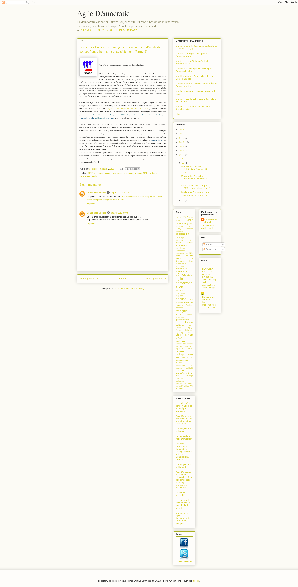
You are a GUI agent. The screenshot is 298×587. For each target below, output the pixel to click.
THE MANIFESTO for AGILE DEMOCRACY (109, 30)
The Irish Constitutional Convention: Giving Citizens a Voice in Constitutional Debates (184, 451)
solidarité (189, 368)
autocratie (179, 240)
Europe (179, 305)
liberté (190, 333)
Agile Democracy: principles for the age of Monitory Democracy (184, 420)
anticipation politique (103, 173)
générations (180, 317)
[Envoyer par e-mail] (126, 168)
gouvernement (183, 319)
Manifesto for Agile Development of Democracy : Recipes (183, 518)
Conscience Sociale (96, 192)
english (181, 299)
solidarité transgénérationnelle (184, 373)
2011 (181, 155)
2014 (182, 142)
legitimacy (179, 333)
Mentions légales (184, 561)
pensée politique (180, 353)
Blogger (195, 581)
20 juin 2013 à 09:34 (120, 192)
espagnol (109, 117)
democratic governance (181, 269)
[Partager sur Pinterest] (138, 168)
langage (190, 328)
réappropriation (182, 360)
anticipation (180, 231)
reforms (179, 363)
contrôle (189, 253)
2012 (90, 173)
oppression (189, 346)
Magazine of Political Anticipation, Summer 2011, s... (195, 169)
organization (180, 349)
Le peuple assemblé (180, 493)
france (178, 314)
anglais (92, 117)
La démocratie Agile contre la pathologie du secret (183, 504)
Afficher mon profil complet (207, 226)
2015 (182, 138)
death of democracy (184, 259)
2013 (182, 146)
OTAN (190, 349)
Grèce (178, 322)
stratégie (189, 376)
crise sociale (119, 173)
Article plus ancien (155, 278)
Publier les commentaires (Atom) (129, 288)
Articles (209, 244)
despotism (179, 296)
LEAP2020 (207, 269)
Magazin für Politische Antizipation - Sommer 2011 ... (196, 178)
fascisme (189, 305)
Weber (186, 386)
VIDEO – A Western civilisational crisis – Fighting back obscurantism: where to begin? (209, 279)
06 (183, 200)
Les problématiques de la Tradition (209, 305)
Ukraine (190, 383)
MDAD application (181, 339)
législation (179, 330)
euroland (129, 173)
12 (183, 158)
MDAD (189, 335)
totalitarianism (181, 381)
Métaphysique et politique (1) (184, 430)
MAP (145, 173)
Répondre (91, 203)
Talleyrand (179, 378)
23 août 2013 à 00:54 (120, 213)
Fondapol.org (156, 139)
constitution (180, 253)
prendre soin (187, 357)
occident (190, 344)
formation (179, 308)
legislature (189, 330)
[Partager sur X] (132, 168)
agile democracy (184, 222)
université (179, 386)
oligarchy (179, 346)
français (84, 117)
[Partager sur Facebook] (135, 168)
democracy (180, 266)
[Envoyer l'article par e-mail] (121, 169)
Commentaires (212, 249)
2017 (182, 129)
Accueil (122, 278)
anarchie (189, 229)
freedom (190, 314)
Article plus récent (89, 278)
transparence (181, 383)
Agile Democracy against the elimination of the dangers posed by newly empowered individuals (184, 480)
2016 (182, 133)
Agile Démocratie (103, 13)
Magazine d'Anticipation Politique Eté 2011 (128, 108)
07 (183, 163)
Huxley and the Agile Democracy (184, 437)
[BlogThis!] (129, 168)
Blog (178, 114)
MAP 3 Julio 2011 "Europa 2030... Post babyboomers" (195, 186)
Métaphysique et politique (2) (184, 465)
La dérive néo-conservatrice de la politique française (184, 407)
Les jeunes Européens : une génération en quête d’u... (195, 193)
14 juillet (179, 217)
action (178, 220)
